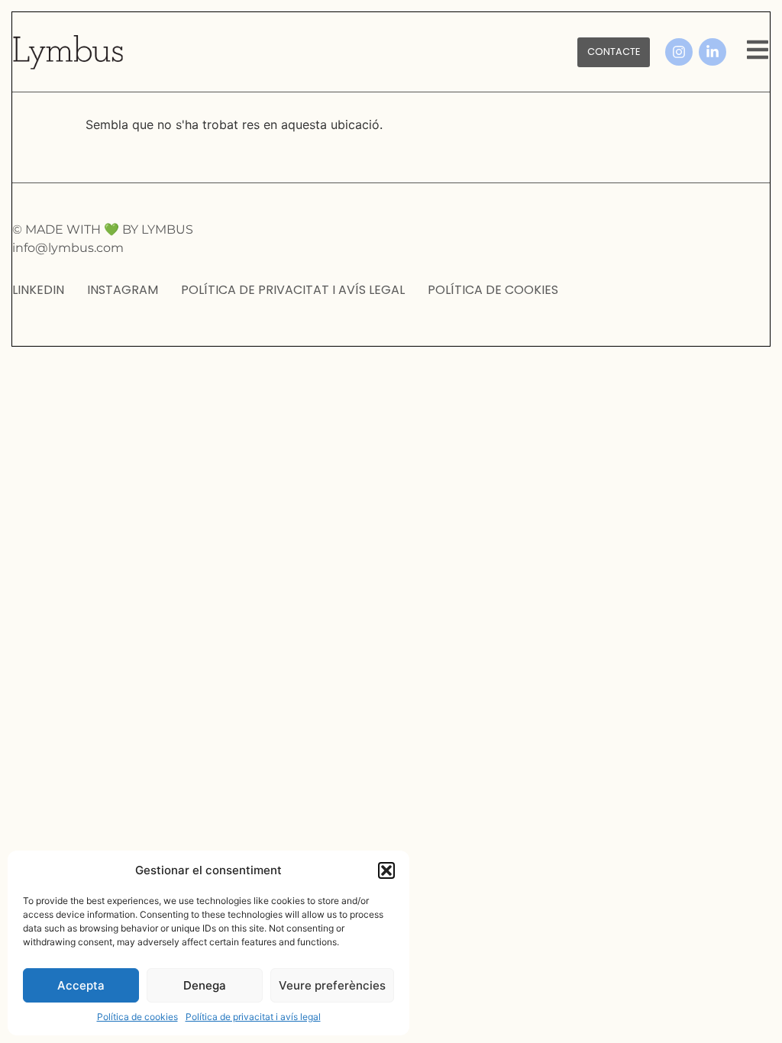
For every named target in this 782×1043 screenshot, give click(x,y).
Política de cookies (137, 1016)
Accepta (81, 985)
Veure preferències (332, 985)
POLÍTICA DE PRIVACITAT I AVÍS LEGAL (293, 290)
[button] (386, 870)
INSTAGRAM (122, 290)
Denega (204, 985)
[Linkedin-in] (712, 52)
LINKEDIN (38, 290)
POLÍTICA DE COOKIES (493, 290)
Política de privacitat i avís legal (253, 1016)
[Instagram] (679, 52)
